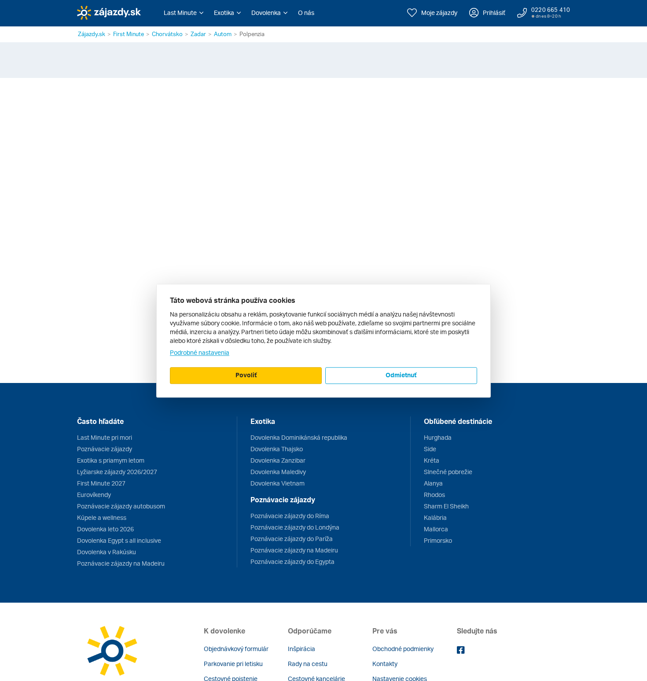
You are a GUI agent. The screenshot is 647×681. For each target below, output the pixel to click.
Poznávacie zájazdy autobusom (121, 506)
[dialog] (323, 341)
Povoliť (246, 375)
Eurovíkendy (94, 494)
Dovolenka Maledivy (278, 471)
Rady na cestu (307, 663)
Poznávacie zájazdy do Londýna (294, 527)
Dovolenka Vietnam (277, 483)
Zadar (198, 33)
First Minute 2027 (101, 483)
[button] (183, 13)
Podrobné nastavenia (199, 352)
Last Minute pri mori (104, 437)
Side (430, 449)
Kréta (431, 460)
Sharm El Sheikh (446, 506)
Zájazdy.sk (91, 33)
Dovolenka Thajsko (276, 449)
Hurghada (438, 437)
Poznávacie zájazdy (104, 449)
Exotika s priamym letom (110, 460)
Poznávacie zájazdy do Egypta (292, 561)
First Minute (128, 33)
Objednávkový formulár (236, 648)
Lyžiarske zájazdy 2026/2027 (117, 471)
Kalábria (435, 517)
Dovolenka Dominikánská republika (298, 437)
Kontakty (384, 663)
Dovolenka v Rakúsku (106, 552)
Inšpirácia (301, 648)
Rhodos (434, 494)
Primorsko (438, 540)
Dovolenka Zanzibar (277, 460)
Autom (223, 33)
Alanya (433, 483)
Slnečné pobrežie (448, 471)
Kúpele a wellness (101, 517)
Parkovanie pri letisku (233, 663)
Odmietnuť (401, 375)
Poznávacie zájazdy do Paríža (291, 538)
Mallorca (436, 529)
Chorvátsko (167, 33)
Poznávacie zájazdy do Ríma (289, 515)
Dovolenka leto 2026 (105, 529)
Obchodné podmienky (403, 648)
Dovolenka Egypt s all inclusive (119, 540)
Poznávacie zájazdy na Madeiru (121, 563)
